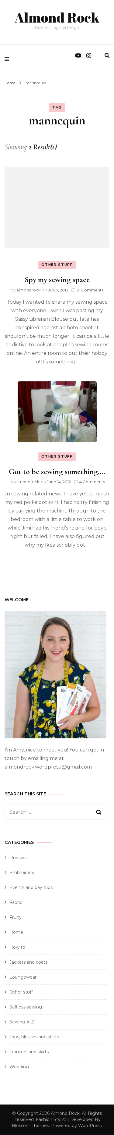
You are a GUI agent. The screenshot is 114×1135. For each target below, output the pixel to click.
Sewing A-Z (21, 1022)
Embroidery (21, 872)
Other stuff (56, 264)
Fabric (15, 902)
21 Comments (90, 289)
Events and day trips (31, 887)
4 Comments (92, 481)
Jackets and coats (28, 962)
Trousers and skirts (29, 1052)
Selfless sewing (25, 1007)
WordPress (90, 1125)
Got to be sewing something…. (57, 471)
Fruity (15, 917)
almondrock (28, 289)
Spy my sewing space (57, 279)
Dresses (17, 857)
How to (17, 947)
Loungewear (22, 977)
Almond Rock (57, 17)
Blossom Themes (30, 1125)
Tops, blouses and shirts (34, 1037)
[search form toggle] (107, 55)
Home (16, 932)
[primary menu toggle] (8, 59)
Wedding (19, 1066)
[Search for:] (50, 812)
